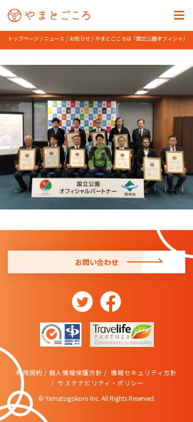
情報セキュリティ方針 (143, 372)
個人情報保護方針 (75, 372)
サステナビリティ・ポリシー (100, 382)
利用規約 (29, 372)
